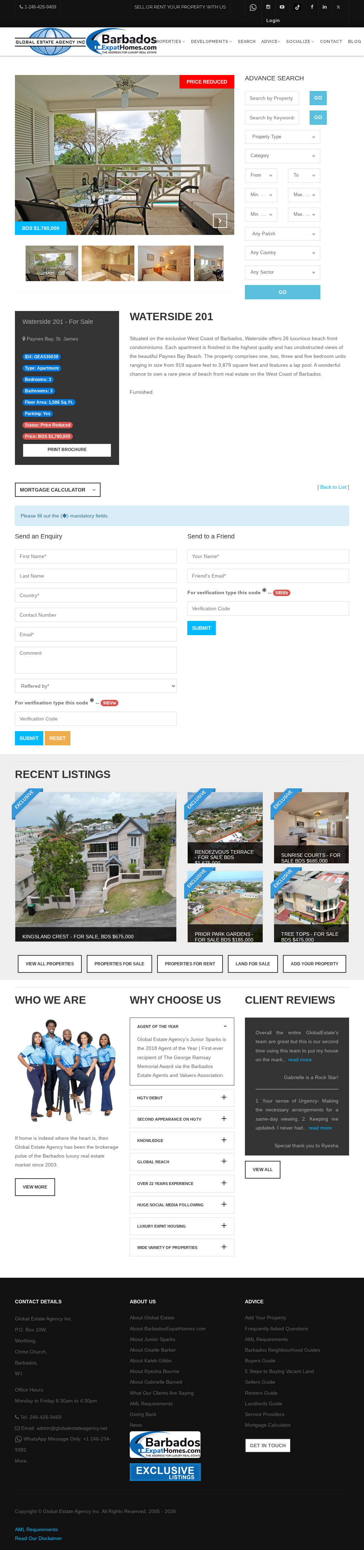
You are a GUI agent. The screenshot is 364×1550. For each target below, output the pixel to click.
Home (115, 41)
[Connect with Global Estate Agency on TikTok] (297, 7)
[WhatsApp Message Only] (253, 7)
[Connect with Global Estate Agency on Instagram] (268, 7)
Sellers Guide (260, 1382)
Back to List (333, 487)
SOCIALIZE (298, 41)
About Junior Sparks (152, 1339)
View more (35, 1187)
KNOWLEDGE (150, 1140)
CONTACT (331, 41)
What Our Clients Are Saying (162, 1393)
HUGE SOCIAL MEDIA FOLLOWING (170, 1205)
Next (220, 221)
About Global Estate (152, 1317)
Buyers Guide (260, 1360)
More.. (22, 1461)
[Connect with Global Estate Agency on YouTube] (282, 7)
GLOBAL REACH (153, 1162)
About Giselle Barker (153, 1350)
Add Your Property (314, 963)
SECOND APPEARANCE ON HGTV (169, 1119)
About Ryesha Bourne (154, 1371)
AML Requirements (151, 1403)
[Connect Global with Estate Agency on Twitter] (338, 7)
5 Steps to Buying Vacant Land (279, 1371)
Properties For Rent (190, 963)
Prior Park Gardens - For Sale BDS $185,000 (224, 936)
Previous (202, 221)
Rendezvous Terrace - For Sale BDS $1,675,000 (224, 857)
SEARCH (247, 41)
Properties (167, 41)
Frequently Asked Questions (276, 1328)
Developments (210, 41)
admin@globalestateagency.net (72, 1428)
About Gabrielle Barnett (156, 1382)
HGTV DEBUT (150, 1098)
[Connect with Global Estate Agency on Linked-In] (324, 7)
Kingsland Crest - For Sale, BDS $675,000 (78, 936)
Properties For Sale (119, 963)
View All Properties (50, 963)
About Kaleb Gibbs (151, 1360)
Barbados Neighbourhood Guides (282, 1350)
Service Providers (264, 1414)
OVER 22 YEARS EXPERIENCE (165, 1183)
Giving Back (143, 1414)
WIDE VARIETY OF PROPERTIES (167, 1247)
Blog (354, 41)
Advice (269, 41)
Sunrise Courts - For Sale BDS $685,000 (311, 857)
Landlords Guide (263, 1403)
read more (300, 1059)
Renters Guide (261, 1393)
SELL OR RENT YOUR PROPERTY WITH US (180, 7)
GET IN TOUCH (268, 1445)
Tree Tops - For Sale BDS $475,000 (309, 936)
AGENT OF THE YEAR (157, 1026)
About (136, 41)
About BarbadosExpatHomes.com (168, 1328)
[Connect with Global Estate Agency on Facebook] (311, 7)
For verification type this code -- (65, 703)
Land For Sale (253, 963)
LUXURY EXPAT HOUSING (161, 1226)
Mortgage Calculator (56, 490)
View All (263, 1169)
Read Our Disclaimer (38, 1538)
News (136, 1425)
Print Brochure (67, 449)
